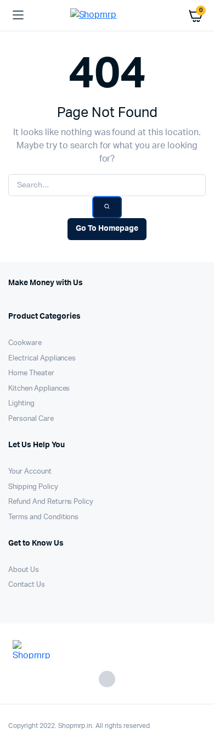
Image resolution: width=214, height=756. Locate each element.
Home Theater (31, 373)
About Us (23, 570)
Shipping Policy (33, 487)
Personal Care (31, 419)
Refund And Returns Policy (50, 501)
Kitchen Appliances (39, 388)
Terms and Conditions (43, 517)
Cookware (25, 343)
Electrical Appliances (42, 358)
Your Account (30, 471)
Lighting (21, 403)
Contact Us (26, 584)
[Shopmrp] (107, 15)
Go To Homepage (107, 228)
